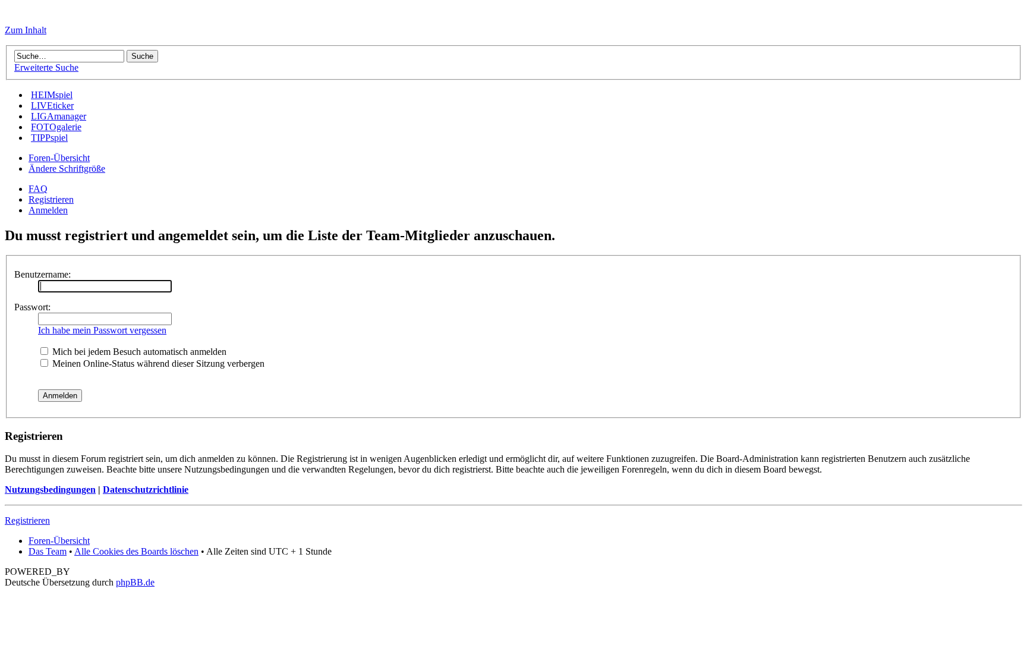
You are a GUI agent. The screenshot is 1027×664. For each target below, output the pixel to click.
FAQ (38, 189)
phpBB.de (135, 582)
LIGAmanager (58, 116)
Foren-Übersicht (59, 158)
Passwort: (32, 307)
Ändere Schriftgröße (67, 168)
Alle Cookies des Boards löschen (136, 551)
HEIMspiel (52, 95)
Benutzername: (42, 274)
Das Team (48, 551)
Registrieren (51, 199)
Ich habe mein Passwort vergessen (102, 330)
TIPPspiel (49, 138)
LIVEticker (52, 105)
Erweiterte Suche (46, 67)
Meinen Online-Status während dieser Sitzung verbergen (157, 363)
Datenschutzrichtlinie (145, 489)
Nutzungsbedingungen (50, 489)
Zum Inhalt (25, 30)
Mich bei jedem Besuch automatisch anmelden (138, 352)
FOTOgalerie (56, 127)
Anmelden (48, 210)
